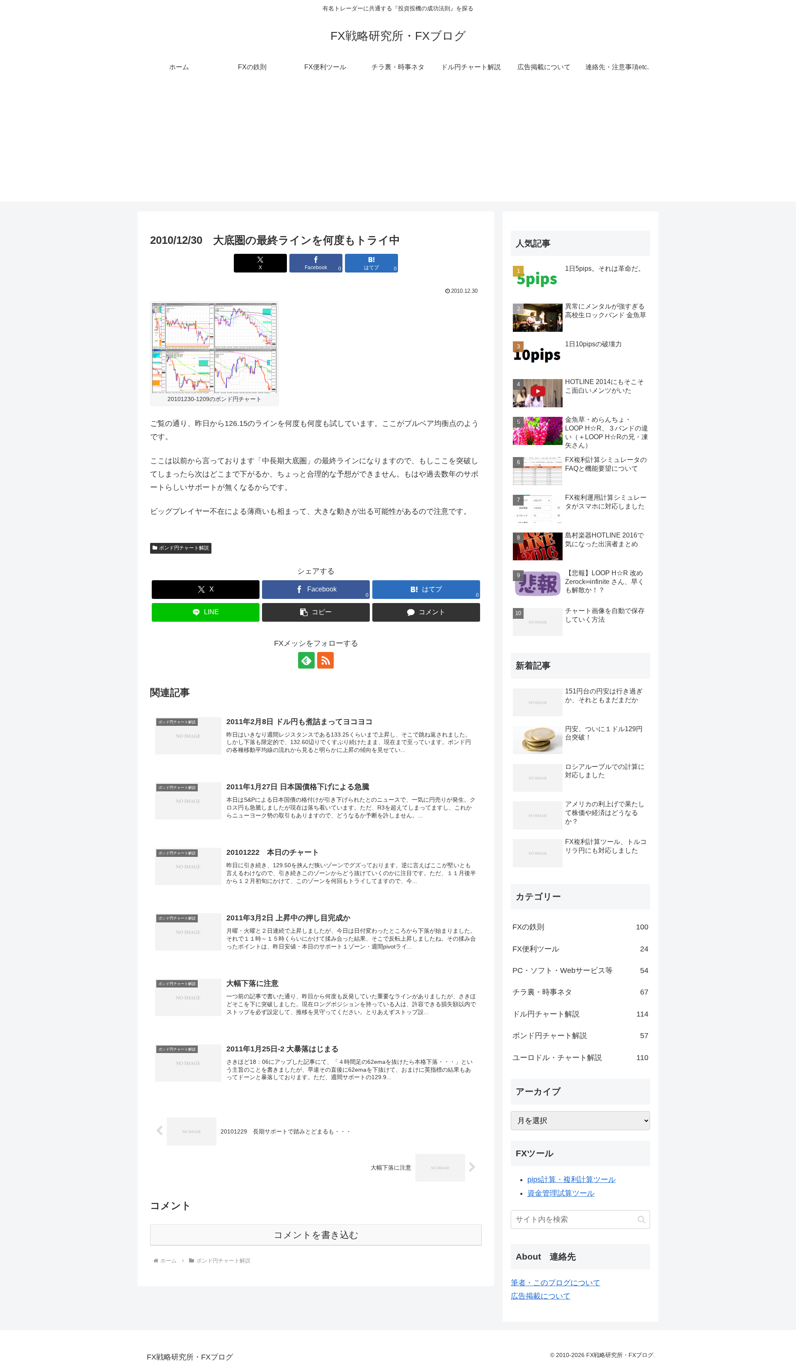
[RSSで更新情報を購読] (325, 660)
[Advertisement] (398, 143)
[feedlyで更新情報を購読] (306, 660)
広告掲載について (540, 1296)
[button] (316, 612)
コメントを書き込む (316, 1235)
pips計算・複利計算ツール (571, 1179)
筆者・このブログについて (555, 1283)
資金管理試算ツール (561, 1193)
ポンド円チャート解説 (184, 548)
